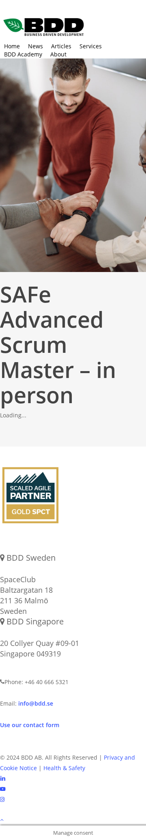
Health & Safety (64, 768)
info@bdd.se (35, 703)
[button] (73, 820)
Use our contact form (29, 725)
